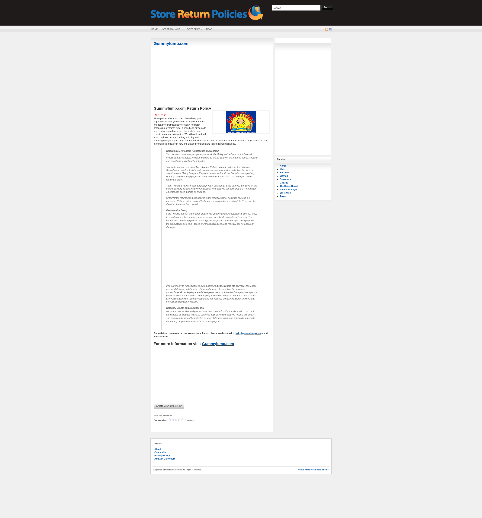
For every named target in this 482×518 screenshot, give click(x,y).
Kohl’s (283, 166)
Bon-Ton (284, 172)
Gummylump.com (171, 43)
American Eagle (288, 189)
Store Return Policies (207, 12)
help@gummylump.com (248, 333)
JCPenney (285, 193)
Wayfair (284, 176)
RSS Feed (326, 29)
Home (154, 29)
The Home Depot (289, 186)
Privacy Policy (162, 455)
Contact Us (160, 452)
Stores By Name (170, 29)
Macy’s (284, 169)
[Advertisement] (212, 76)
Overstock (285, 179)
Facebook (330, 29)
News (208, 29)
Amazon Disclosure (164, 458)
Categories (192, 29)
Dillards (284, 182)
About (157, 449)
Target (283, 196)
